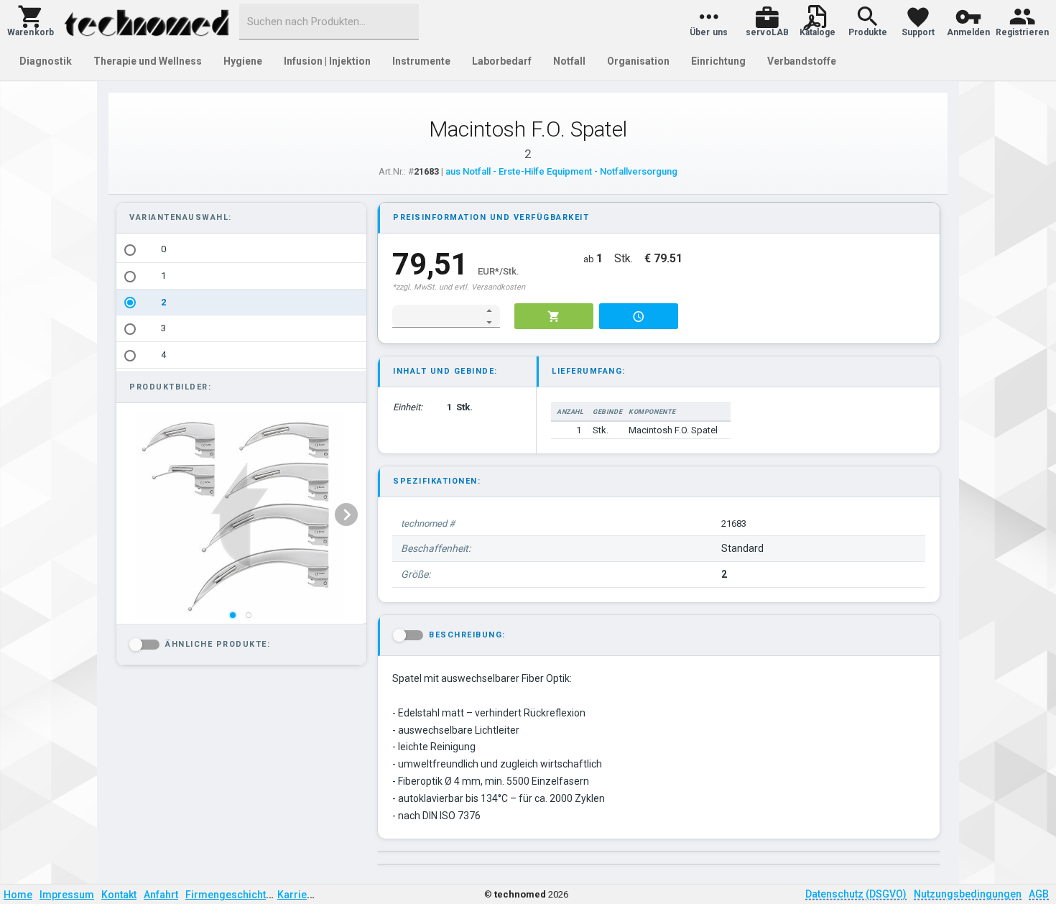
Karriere (297, 894)
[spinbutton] (436, 316)
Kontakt (118, 894)
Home (18, 894)
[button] (30, 21)
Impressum (67, 894)
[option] (241, 249)
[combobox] (329, 22)
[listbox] (241, 303)
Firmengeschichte (228, 894)
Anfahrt (161, 894)
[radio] (130, 250)
